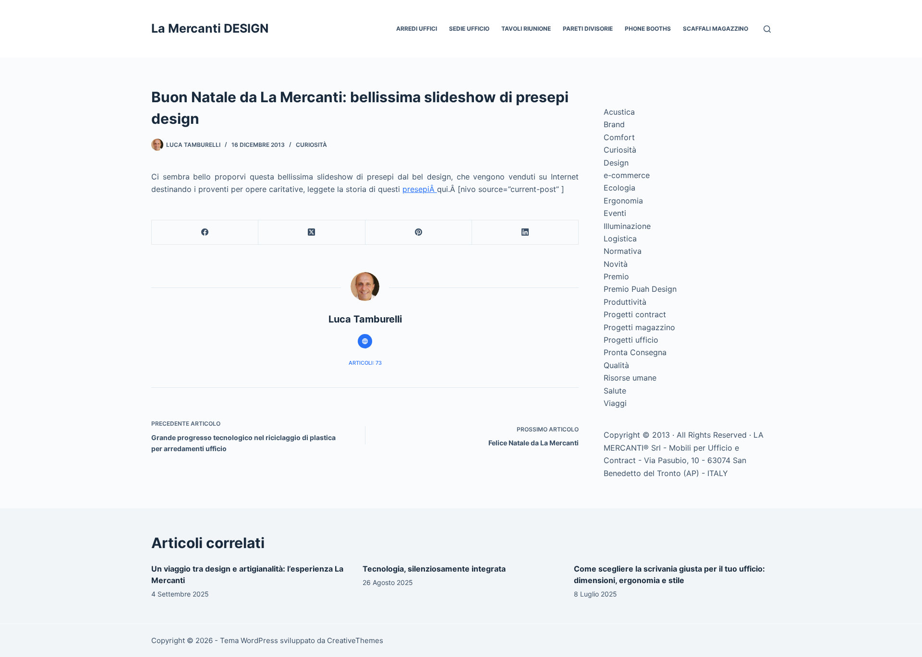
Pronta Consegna (635, 352)
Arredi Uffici (416, 28)
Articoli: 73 (365, 362)
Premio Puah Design (640, 289)
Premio (616, 276)
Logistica (620, 238)
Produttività (625, 302)
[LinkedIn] (525, 232)
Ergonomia (623, 200)
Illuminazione (627, 226)
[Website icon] (365, 341)
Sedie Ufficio (469, 28)
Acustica (619, 112)
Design (616, 162)
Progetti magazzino (639, 327)
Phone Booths (648, 28)
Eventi (615, 213)
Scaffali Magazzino (715, 28)
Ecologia (619, 187)
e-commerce (627, 175)
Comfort (619, 137)
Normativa (623, 251)
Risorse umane (630, 377)
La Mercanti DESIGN (209, 28)
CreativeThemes (355, 640)
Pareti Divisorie (588, 28)
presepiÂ (419, 189)
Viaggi (615, 403)
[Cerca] (767, 29)
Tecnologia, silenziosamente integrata (434, 568)
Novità (616, 264)
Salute (615, 390)
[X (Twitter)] (311, 232)
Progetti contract (635, 314)
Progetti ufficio (631, 340)
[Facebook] (205, 232)
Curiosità (311, 144)
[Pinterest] (418, 232)
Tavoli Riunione (526, 28)
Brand (614, 124)
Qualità (616, 365)
